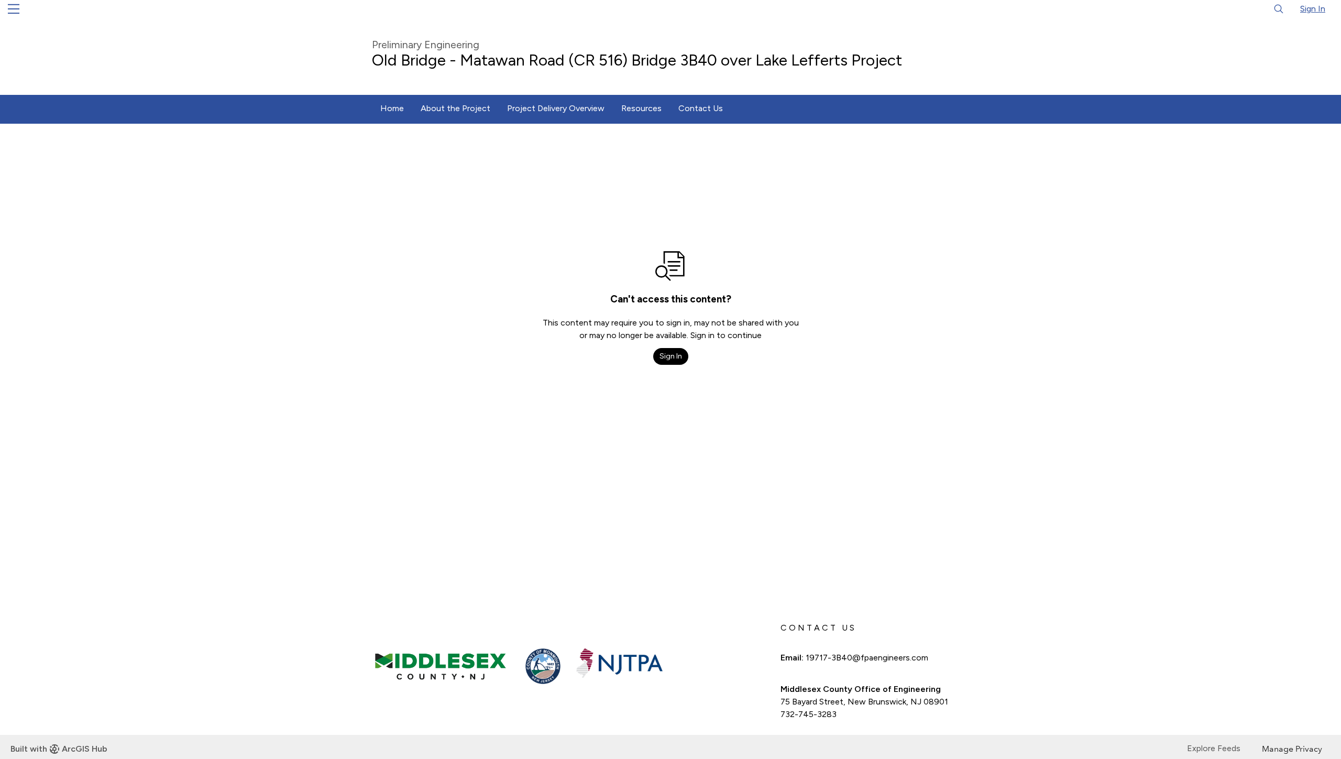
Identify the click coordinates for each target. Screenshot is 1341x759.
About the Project (455, 108)
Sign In (1312, 9)
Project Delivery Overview (555, 108)
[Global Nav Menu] (14, 9)
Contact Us (700, 108)
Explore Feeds (1213, 748)
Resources (641, 108)
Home (392, 108)
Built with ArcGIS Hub (58, 749)
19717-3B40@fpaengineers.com (867, 658)
